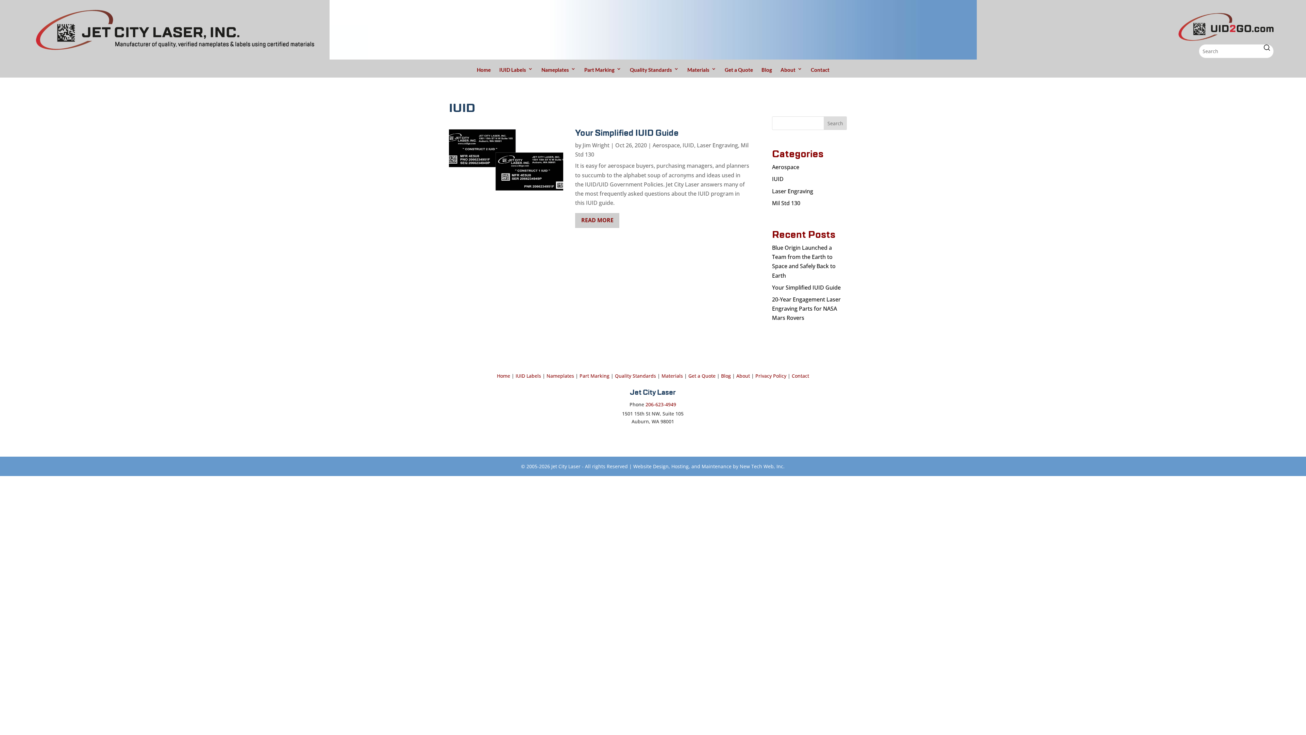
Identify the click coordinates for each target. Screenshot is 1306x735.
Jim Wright (596, 145)
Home (484, 70)
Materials (698, 70)
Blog (766, 70)
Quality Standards (651, 70)
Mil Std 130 (786, 203)
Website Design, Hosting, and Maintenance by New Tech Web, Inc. (709, 466)
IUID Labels (512, 70)
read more (597, 220)
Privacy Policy (770, 376)
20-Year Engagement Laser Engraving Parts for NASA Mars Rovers (806, 309)
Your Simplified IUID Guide (627, 133)
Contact (820, 70)
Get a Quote (739, 70)
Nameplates (555, 70)
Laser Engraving (717, 145)
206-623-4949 (661, 404)
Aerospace (666, 145)
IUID (688, 145)
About (788, 70)
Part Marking (599, 70)
